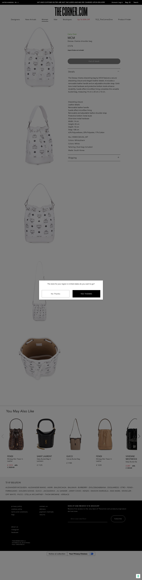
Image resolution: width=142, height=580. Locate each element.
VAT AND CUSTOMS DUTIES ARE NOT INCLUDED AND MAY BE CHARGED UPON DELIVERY (71, 2)
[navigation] (10, 2)
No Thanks (55, 293)
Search (136, 2)
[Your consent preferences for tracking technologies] (138, 576)
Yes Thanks (86, 293)
